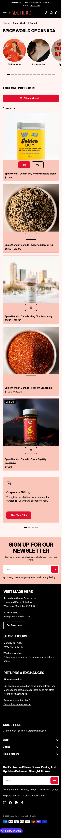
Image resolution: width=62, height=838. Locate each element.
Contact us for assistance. (17, 698)
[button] (4, 13)
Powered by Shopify (27, 816)
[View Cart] (55, 13)
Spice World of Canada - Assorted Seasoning (29, 244)
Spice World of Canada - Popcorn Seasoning (28, 382)
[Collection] (14, 50)
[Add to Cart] (23, 162)
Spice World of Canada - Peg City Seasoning (28, 313)
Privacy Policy (48, 570)
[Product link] (30, 140)
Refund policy (10, 783)
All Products (14, 64)
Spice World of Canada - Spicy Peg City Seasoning (26, 454)
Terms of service (12, 789)
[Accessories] (38, 50)
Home (6, 23)
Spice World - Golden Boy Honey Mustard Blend (27, 173)
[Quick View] (37, 162)
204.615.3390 (10, 606)
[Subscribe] (52, 562)
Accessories (39, 64)
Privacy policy (28, 783)
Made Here (14, 816)
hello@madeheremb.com (16, 610)
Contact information (13, 795)
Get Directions (14, 619)
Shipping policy (33, 789)
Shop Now (34, 5)
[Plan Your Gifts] (29, 492)
